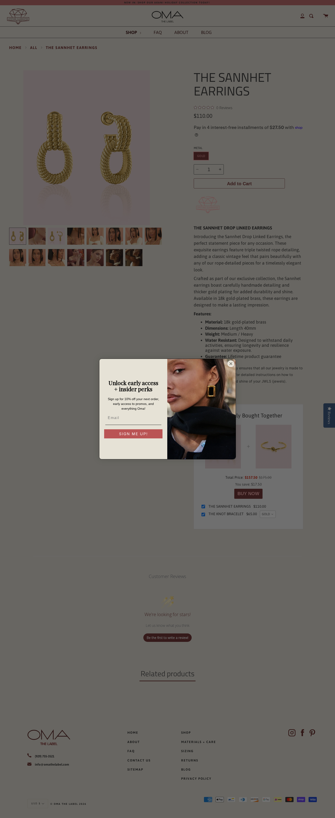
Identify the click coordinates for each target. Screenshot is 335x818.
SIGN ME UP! (133, 434)
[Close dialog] (231, 363)
